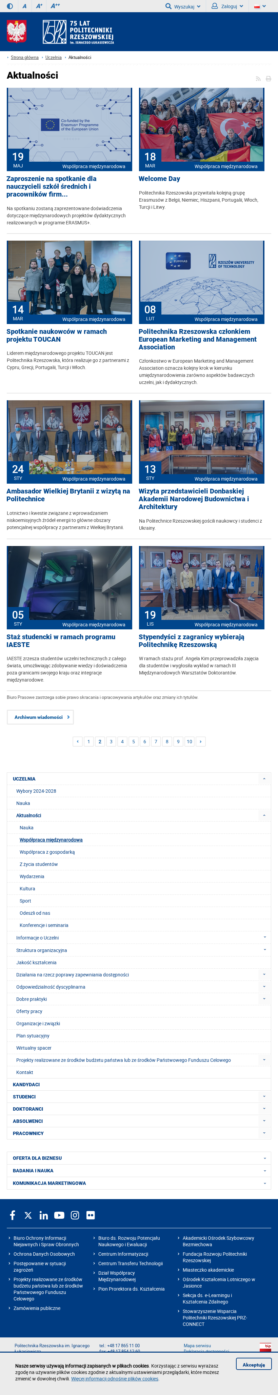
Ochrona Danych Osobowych (44, 1254)
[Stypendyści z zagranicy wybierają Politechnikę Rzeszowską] (201, 583)
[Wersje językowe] (260, 6)
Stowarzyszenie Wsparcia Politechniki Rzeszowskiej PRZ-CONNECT (215, 1317)
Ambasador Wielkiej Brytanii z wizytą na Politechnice (68, 495)
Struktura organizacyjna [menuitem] (41, 950)
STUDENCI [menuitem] (24, 1096)
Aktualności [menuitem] (28, 815)
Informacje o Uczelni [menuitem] (37, 937)
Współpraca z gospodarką (47, 852)
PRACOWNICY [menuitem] (28, 1133)
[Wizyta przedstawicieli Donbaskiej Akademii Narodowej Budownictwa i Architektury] (201, 438)
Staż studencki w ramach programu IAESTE (60, 641)
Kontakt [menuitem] (24, 1072)
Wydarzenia (32, 876)
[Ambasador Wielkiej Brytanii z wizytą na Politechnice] (69, 438)
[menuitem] (264, 778)
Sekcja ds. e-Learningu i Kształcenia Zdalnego (207, 1298)
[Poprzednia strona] (78, 741)
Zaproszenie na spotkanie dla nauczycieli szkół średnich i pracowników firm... (51, 186)
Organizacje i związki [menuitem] (38, 1023)
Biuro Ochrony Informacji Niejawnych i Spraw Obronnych (46, 1241)
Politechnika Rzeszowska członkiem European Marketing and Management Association (198, 339)
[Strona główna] (60, 32)
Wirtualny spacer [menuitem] (34, 1048)
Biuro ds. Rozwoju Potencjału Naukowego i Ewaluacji (129, 1241)
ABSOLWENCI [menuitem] (28, 1121)
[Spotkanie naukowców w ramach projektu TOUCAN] (69, 278)
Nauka (27, 827)
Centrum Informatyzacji (123, 1254)
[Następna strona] (201, 741)
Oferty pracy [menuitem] (29, 1011)
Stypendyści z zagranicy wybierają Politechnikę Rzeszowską (191, 641)
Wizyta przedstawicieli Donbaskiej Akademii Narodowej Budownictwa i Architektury (194, 499)
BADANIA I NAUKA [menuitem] (33, 1170)
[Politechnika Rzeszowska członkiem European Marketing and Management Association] (201, 278)
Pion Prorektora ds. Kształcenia (131, 1289)
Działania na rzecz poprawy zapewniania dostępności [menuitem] (72, 974)
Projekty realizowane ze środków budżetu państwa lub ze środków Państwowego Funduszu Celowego (48, 1289)
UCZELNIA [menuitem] (24, 779)
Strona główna (25, 57)
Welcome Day (159, 179)
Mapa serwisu (197, 1346)
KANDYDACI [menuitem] (26, 1084)
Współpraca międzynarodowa (93, 166)
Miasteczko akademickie (208, 1270)
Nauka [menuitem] (23, 803)
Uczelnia (53, 57)
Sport (25, 900)
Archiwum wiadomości (39, 717)
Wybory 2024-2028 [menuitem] (36, 791)
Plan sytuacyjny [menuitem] (32, 1035)
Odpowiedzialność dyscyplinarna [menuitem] (50, 987)
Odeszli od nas (35, 913)
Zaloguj (228, 6)
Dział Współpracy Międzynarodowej (117, 1276)
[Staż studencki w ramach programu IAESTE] (69, 583)
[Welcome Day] (201, 125)
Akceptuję (254, 1365)
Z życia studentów (39, 864)
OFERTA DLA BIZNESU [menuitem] (37, 1158)
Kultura (27, 888)
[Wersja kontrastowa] (10, 6)
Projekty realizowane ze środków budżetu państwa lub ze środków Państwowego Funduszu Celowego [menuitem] (123, 1060)
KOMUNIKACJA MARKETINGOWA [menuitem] (49, 1183)
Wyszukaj (184, 6)
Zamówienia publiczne (37, 1308)
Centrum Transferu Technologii (130, 1263)
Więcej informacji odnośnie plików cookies (114, 1378)
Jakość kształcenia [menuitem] (36, 962)
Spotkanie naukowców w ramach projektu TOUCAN (56, 335)
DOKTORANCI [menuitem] (28, 1109)
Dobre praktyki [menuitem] (31, 999)
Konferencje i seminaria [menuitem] (44, 925)
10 (189, 741)
